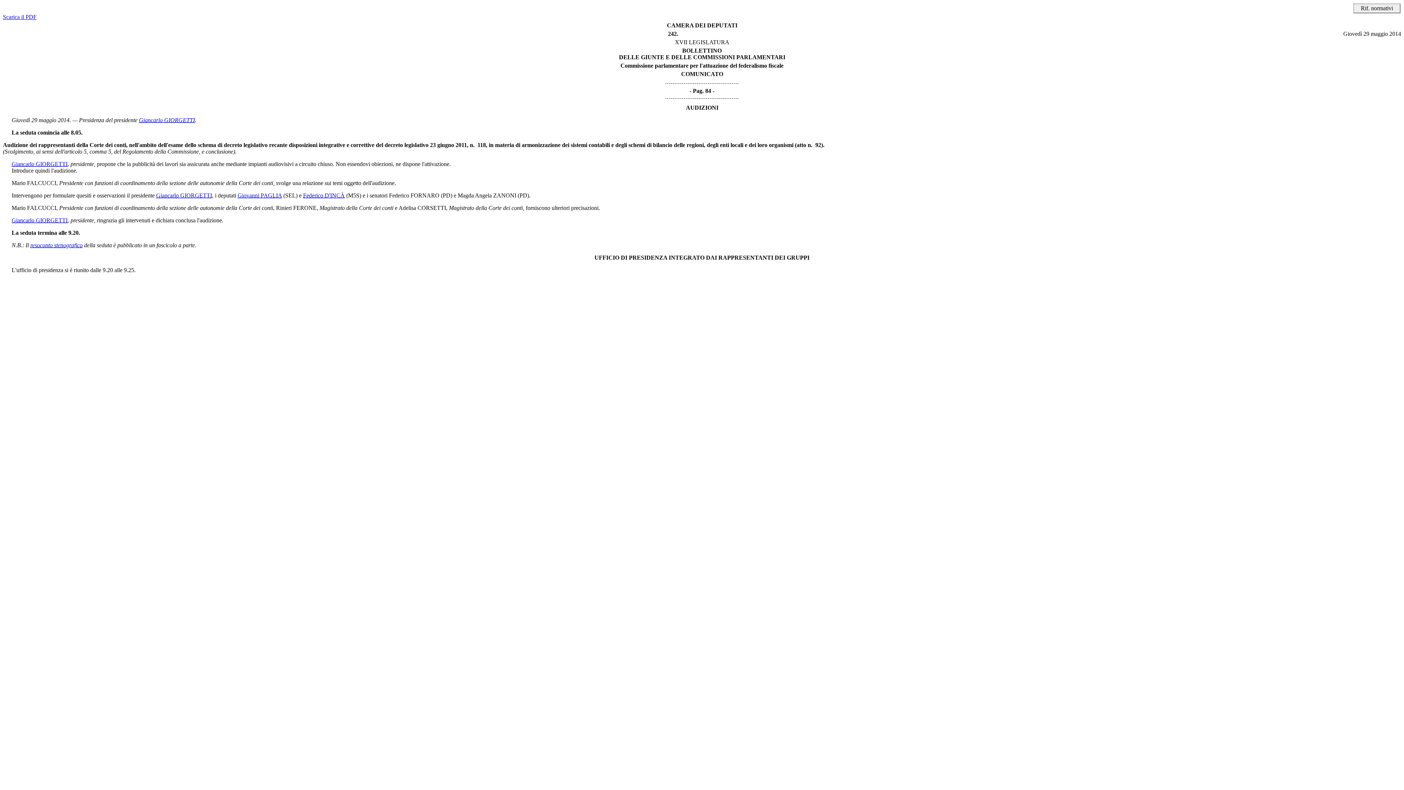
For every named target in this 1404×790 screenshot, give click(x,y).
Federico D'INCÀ (324, 195)
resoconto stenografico (56, 245)
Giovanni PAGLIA (260, 195)
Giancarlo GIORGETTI (167, 120)
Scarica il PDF (20, 17)
